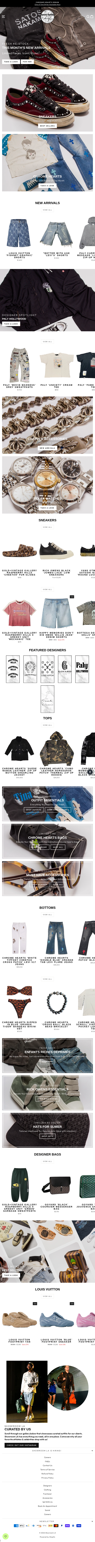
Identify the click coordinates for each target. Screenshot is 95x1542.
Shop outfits (33, 810)
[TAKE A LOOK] (47, 162)
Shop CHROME (39, 847)
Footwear (47, 1494)
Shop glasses (39, 885)
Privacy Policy (47, 1478)
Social (47, 1510)
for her (27, 62)
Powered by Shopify (47, 1537)
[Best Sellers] (47, 103)
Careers (47, 1457)
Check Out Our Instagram (21, 1445)
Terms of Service (47, 1469)
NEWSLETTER (47, 1521)
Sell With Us (47, 1502)
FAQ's (47, 1461)
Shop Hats (47, 1136)
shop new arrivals (58, 810)
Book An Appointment (47, 1506)
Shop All (58, 847)
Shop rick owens (47, 1099)
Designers (47, 1485)
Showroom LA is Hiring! (46, 1451)
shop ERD (47, 1061)
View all (47, 210)
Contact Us (47, 1465)
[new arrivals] (47, 425)
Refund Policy (48, 1473)
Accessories (48, 1498)
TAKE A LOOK (11, 62)
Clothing (47, 1490)
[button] (90, 772)
